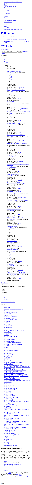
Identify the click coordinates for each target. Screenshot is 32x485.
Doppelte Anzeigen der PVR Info (16, 135)
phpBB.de (18, 474)
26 (11, 82)
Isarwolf (20, 238)
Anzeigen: (5, 285)
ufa (10, 184)
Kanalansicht (10, 101)
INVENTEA (19, 476)
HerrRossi (12, 251)
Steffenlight (13, 193)
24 (11, 79)
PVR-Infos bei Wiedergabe (14, 191)
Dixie (11, 201)
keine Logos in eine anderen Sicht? (16, 123)
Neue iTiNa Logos (12, 226)
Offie (11, 175)
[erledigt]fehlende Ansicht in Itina (16, 90)
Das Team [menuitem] (6, 27)
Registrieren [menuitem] (7, 17)
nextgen (27, 476)
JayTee (19, 98)
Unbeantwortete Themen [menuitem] (10, 20)
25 (11, 81)
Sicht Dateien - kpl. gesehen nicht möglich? (18, 200)
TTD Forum (7, 33)
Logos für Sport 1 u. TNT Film (15, 217)
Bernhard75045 (22, 197)
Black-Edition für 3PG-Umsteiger (16, 183)
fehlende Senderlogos (12, 249)
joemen (19, 132)
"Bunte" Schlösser (12, 241)
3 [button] (4, 61)
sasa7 (11, 113)
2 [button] (4, 59)
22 (11, 77)
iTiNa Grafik (6, 46)
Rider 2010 (12, 219)
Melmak (12, 210)
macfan (19, 120)
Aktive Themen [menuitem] (8, 22)
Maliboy (12, 228)
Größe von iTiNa (11, 155)
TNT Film (10, 264)
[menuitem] (13, 2)
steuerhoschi (21, 87)
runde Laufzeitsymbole (13, 174)
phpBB (9, 473)
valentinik (12, 156)
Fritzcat (11, 72)
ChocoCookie (13, 274)
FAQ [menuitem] (5, 24)
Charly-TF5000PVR (15, 103)
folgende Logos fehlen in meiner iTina (17, 143)
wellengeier (13, 167)
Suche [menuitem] (5, 26)
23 (11, 78)
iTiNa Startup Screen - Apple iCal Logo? (17, 273)
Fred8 (19, 152)
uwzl (11, 242)
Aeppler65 (20, 161)
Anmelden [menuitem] (6, 16)
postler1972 (13, 91)
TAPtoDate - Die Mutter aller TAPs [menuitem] (13, 29)
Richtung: (15, 286)
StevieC (20, 180)
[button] (6, 62)
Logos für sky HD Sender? (14, 209)
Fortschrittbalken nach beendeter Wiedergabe (19, 111)
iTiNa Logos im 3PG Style (14, 71)
